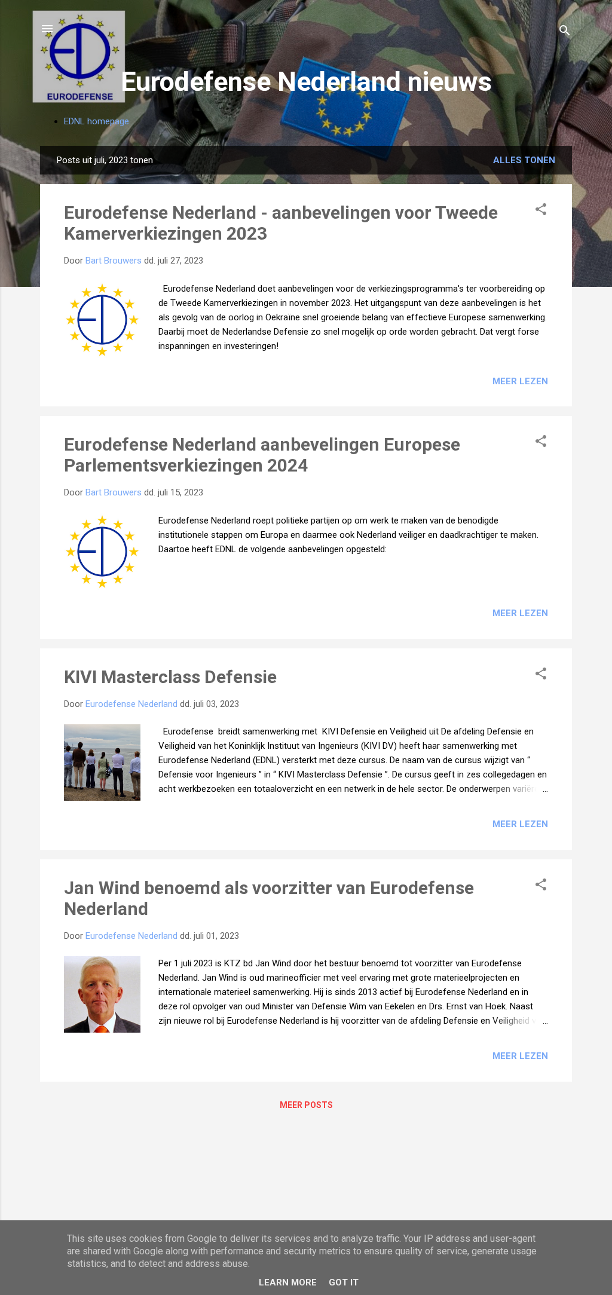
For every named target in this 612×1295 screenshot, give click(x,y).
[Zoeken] (565, 32)
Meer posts (306, 1105)
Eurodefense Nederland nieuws (306, 81)
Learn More (288, 1282)
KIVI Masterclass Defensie (170, 676)
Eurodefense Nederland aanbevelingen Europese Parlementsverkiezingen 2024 (262, 455)
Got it (344, 1282)
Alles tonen (524, 160)
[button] (541, 211)
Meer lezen (520, 381)
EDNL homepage (96, 121)
